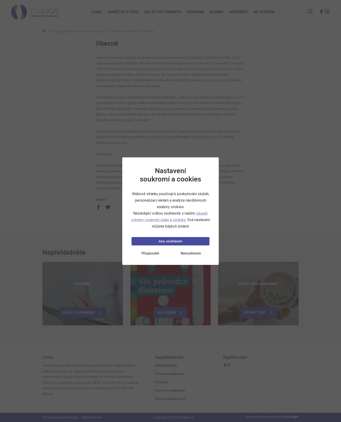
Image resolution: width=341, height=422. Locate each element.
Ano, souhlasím (170, 241)
